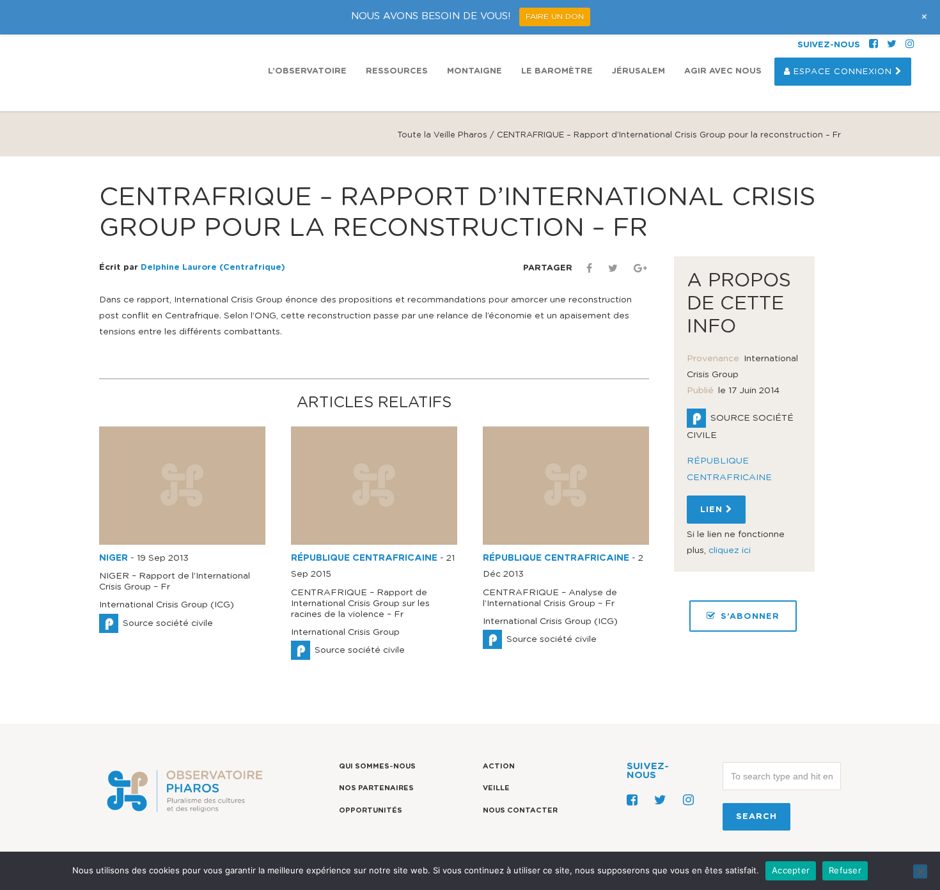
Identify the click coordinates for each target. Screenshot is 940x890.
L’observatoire (307, 71)
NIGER (113, 558)
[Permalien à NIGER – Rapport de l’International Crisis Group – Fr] (182, 542)
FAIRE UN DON (555, 16)
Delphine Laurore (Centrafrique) (213, 267)
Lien (713, 510)
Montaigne (474, 71)
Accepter (791, 870)
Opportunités (370, 810)
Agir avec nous (723, 71)
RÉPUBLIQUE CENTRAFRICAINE (364, 558)
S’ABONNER (750, 617)
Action (499, 766)
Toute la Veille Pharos (442, 135)
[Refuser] (920, 871)
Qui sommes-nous (377, 766)
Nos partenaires (376, 788)
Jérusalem (638, 71)
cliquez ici (730, 550)
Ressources (397, 71)
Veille (496, 788)
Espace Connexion (842, 72)
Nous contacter (520, 810)
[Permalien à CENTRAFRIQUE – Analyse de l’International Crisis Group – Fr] (566, 542)
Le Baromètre (557, 71)
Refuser (845, 870)
